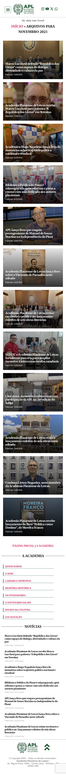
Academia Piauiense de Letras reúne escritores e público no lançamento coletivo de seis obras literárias (31, 729)
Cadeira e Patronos (18, 580)
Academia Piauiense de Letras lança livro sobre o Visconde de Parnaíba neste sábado (32, 715)
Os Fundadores (15, 595)
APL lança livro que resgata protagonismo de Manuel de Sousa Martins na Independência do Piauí (31, 701)
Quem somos (13, 566)
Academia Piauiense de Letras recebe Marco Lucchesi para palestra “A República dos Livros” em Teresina (31, 654)
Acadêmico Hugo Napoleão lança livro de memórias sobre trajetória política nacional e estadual (30, 670)
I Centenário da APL (18, 602)
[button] (8, 9)
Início (17, 26)
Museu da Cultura (17, 609)
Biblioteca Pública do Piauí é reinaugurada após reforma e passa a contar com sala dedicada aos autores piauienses (32, 685)
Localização (13, 617)
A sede (9, 573)
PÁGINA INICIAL (23, 546)
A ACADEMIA (45, 546)
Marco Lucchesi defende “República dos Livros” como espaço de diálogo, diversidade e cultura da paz (32, 638)
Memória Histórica (18, 588)
